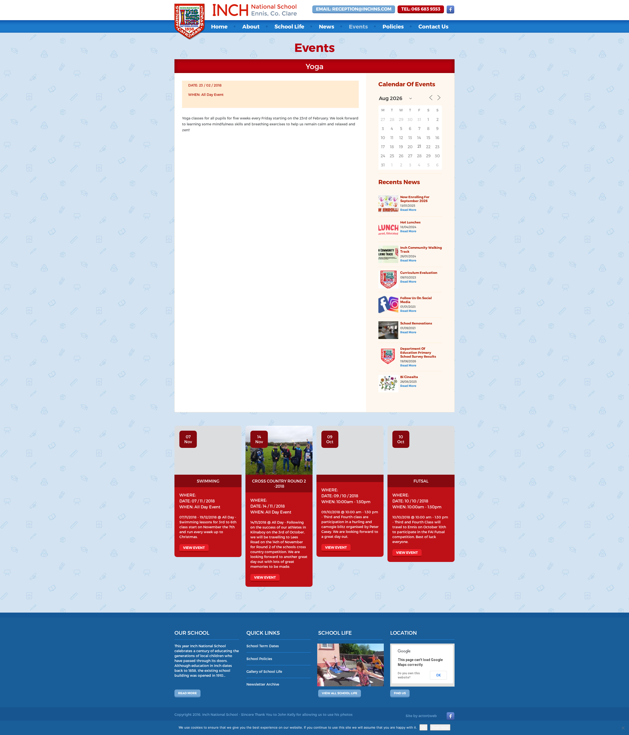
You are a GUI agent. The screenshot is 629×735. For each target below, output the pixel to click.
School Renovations (416, 323)
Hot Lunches (410, 222)
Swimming (208, 481)
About (251, 26)
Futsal (421, 481)
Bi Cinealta (409, 377)
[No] (622, 727)
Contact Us (433, 26)
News (326, 26)
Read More (408, 209)
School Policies (259, 659)
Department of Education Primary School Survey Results (418, 352)
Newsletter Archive (262, 684)
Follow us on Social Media (416, 300)
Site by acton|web (421, 716)
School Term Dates (262, 646)
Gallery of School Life (264, 671)
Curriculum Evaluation (418, 273)
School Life (289, 26)
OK (438, 675)
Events (358, 26)
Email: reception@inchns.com (353, 8)
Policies (393, 26)
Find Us (400, 693)
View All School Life (339, 693)
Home (219, 26)
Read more (187, 693)
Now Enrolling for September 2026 (414, 199)
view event (194, 547)
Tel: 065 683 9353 (420, 8)
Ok (423, 727)
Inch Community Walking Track (421, 249)
